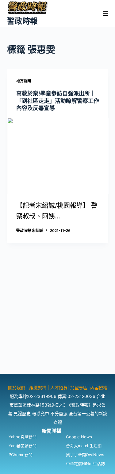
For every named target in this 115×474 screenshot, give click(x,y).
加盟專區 (78, 387)
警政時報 (22, 21)
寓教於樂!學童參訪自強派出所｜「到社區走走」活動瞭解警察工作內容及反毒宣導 (57, 100)
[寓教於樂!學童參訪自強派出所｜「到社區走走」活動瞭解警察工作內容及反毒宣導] (57, 156)
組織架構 (37, 387)
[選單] (105, 13)
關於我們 (17, 387)
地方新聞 (23, 81)
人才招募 (58, 387)
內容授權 (98, 387)
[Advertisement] (57, 316)
